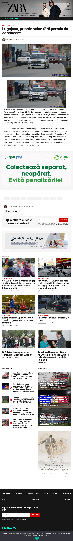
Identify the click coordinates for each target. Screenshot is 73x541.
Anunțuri (36, 499)
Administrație (42, 349)
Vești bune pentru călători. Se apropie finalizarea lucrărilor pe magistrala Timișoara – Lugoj (23, 375)
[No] (71, 536)
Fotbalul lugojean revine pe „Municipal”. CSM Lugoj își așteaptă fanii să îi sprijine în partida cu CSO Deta (23, 400)
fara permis (15, 198)
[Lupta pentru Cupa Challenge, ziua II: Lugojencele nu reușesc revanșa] (18, 304)
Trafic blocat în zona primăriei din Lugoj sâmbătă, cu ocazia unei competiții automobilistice (23, 411)
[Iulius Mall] (36, 8)
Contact (68, 499)
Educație (30, 494)
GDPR (55, 224)
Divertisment (66, 494)
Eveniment (6, 278)
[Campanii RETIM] (36, 169)
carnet (7, 198)
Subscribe (63, 220)
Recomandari (46, 315)
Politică (46, 494)
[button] (3, 18)
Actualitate (6, 25)
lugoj (23, 198)
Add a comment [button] (13, 211)
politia (46, 198)
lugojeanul (31, 198)
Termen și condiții (63, 224)
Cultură (55, 494)
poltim (53, 198)
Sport (8, 315)
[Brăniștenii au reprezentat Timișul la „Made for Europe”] (18, 339)
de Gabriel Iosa (44, 405)
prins (59, 198)
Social (38, 494)
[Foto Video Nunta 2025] (36, 241)
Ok (37, 538)
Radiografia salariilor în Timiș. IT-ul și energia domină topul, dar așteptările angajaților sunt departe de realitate (24, 423)
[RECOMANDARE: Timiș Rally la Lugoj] (54, 304)
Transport (44, 379)
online (39, 198)
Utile (8, 349)
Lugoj (12, 25)
